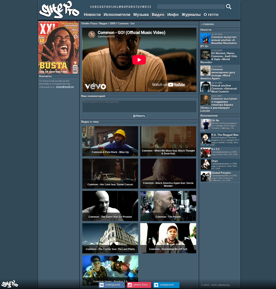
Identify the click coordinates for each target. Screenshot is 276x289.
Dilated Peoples (224, 176)
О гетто (211, 14)
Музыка (141, 14)
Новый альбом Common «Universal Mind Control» (224, 87)
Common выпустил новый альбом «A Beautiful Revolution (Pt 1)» (218, 40)
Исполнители (117, 14)
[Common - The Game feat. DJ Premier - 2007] (110, 220)
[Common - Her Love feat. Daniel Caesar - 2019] (110, 188)
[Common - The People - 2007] (168, 220)
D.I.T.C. (224, 152)
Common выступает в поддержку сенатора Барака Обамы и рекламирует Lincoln (218, 103)
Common (208, 24)
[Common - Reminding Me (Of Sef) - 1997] (168, 252)
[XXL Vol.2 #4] (58, 73)
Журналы (191, 14)
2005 (113, 23)
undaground (166, 284)
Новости (92, 14)
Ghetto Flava (89, 23)
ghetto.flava (140, 284)
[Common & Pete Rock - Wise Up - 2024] (110, 155)
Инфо (173, 14)
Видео (158, 14)
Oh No (218, 125)
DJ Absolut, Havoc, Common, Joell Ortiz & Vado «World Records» (218, 56)
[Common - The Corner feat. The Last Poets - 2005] (110, 252)
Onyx (224, 164)
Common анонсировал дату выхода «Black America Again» (217, 72)
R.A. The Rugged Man (219, 139)
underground (112, 284)
